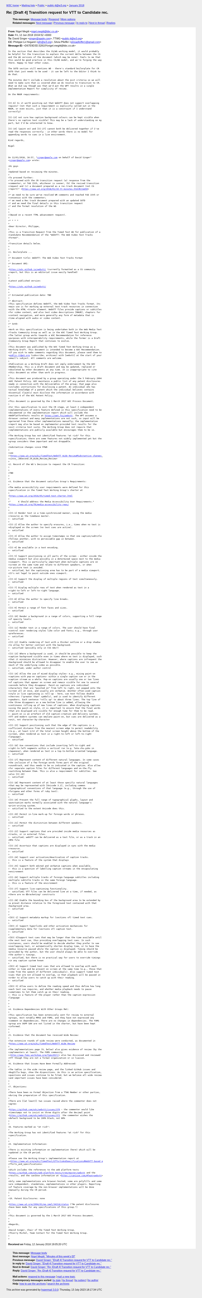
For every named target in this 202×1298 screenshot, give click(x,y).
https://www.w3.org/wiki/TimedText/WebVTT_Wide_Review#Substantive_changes (56, 456)
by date (57, 1280)
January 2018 (76, 5)
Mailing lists (28, 5)
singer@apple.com (39, 38)
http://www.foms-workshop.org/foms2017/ (35, 1055)
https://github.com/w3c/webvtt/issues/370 (34, 1109)
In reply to (82, 23)
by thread (67, 1280)
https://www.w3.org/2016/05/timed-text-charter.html (41, 496)
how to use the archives (32, 1283)
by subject (80, 1280)
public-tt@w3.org (56, 5)
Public (41, 5)
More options (68, 19)
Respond (54, 19)
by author (93, 1280)
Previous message (64, 23)
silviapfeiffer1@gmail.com (85, 42)
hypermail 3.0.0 (49, 1289)
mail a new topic (66, 1276)
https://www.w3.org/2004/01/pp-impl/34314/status (39, 1204)
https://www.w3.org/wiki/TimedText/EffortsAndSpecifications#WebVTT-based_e (57, 1161)
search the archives (58, 1283)
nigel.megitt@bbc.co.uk (44, 31)
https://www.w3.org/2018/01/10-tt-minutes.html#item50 (55, 189)
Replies (111, 23)
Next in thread (97, 23)
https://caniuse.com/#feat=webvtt (81, 1175)
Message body (39, 19)
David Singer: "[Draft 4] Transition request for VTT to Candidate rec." (74, 1260)
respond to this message (41, 1276)
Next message (44, 23)
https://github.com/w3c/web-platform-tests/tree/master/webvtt (47, 1173)
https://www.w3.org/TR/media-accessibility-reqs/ (39, 504)
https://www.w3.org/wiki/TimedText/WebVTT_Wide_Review (42, 1043)
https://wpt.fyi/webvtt (59, 415)
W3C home (12, 5)
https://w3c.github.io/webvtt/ (27, 269)
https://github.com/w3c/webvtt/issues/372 (34, 1115)
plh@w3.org (44, 42)
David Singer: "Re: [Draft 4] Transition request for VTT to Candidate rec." (71, 1267)
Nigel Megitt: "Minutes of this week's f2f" (53, 1256)
